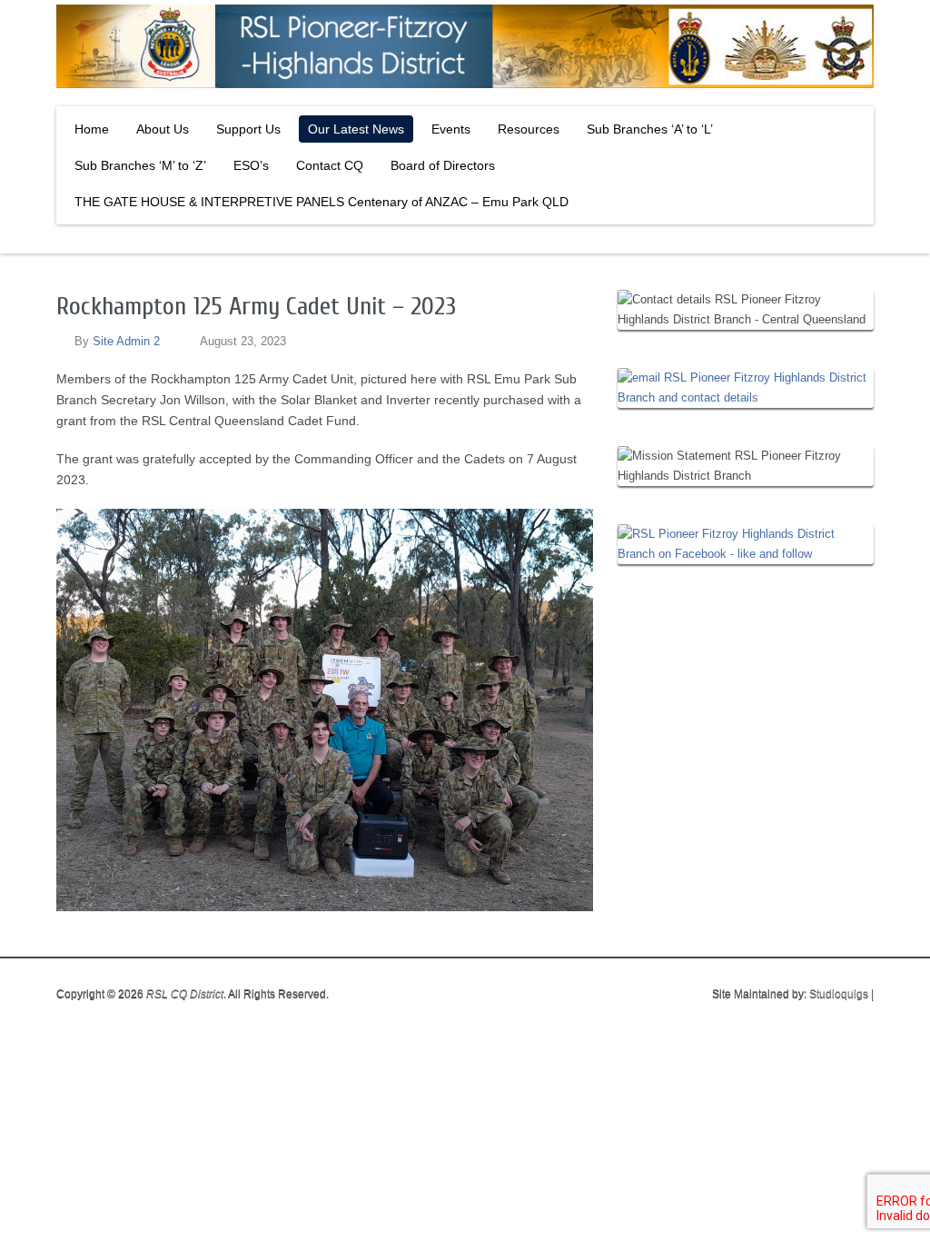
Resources (528, 129)
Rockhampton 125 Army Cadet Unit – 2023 (256, 306)
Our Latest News (356, 129)
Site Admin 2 (126, 341)
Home (91, 129)
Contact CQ (329, 165)
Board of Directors (443, 165)
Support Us (248, 129)
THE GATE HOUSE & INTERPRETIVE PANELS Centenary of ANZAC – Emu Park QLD (321, 201)
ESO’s (251, 165)
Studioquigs (838, 994)
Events (450, 129)
